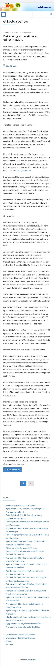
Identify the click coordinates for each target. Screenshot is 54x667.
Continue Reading (12, 470)
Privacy (9, 641)
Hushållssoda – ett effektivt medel (20, 634)
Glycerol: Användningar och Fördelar (21, 548)
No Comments (27, 32)
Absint (16, 32)
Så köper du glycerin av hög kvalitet (21, 505)
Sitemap (9, 644)
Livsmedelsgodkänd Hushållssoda (20, 638)
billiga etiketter (24, 170)
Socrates (32, 660)
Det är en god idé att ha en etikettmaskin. (20, 38)
